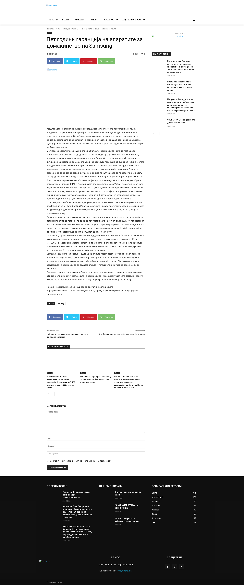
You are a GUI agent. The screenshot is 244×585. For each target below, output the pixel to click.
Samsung (60, 304)
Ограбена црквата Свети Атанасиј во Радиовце (122, 334)
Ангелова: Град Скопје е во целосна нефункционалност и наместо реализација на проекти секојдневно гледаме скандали (77, 511)
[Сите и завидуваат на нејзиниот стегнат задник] (106, 522)
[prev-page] (48, 394)
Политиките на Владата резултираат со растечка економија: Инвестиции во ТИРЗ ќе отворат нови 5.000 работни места (61, 382)
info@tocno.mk (124, 570)
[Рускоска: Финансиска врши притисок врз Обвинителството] (53, 495)
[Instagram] (174, 566)
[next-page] (53, 394)
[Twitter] (181, 566)
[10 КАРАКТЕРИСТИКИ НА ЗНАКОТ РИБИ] (106, 509)
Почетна (50, 29)
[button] (194, 19)
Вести (57, 29)
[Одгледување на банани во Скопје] (106, 495)
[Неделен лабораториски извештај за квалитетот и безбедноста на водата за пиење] (95, 363)
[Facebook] (167, 566)
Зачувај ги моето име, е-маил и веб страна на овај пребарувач (80, 461)
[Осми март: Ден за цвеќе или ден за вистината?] (158, 123)
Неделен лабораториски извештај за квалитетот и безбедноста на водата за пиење (95, 379)
